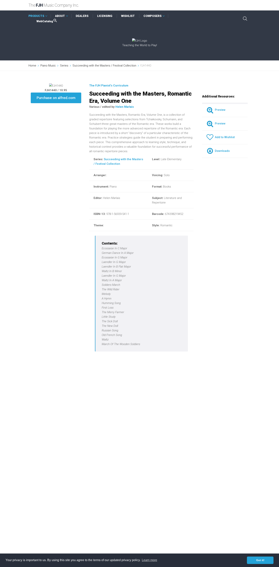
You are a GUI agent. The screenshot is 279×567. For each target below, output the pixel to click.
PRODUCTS (36, 16)
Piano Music (48, 65)
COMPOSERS (152, 16)
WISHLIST (128, 16)
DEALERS (82, 16)
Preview (219, 110)
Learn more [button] (149, 560)
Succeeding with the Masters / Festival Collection (104, 65)
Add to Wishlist (224, 137)
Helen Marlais (124, 106)
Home (32, 65)
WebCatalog (44, 21)
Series (64, 65)
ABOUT (60, 16)
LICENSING (104, 16)
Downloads (221, 151)
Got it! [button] (260, 560)
